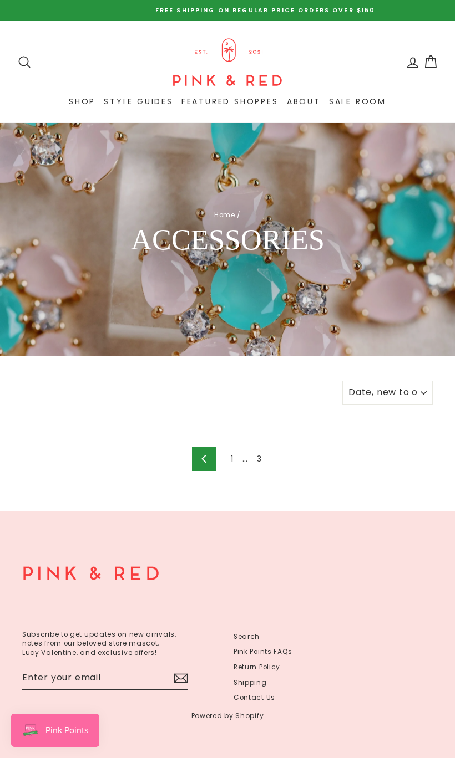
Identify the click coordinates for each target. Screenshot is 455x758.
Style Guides (138, 101)
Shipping (250, 682)
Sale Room (357, 101)
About (304, 101)
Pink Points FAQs (263, 651)
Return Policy (257, 667)
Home (224, 215)
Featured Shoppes (230, 101)
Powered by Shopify (227, 715)
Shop (82, 101)
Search (247, 636)
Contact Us (254, 697)
